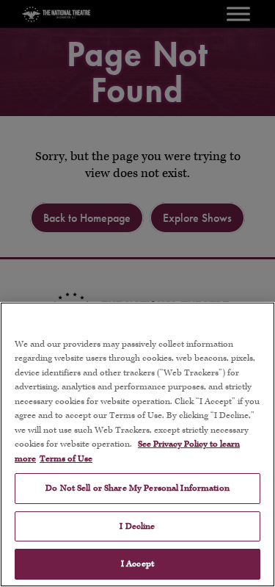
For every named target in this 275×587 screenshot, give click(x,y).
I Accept (137, 564)
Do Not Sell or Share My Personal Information (137, 488)
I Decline (137, 526)
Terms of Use (66, 459)
